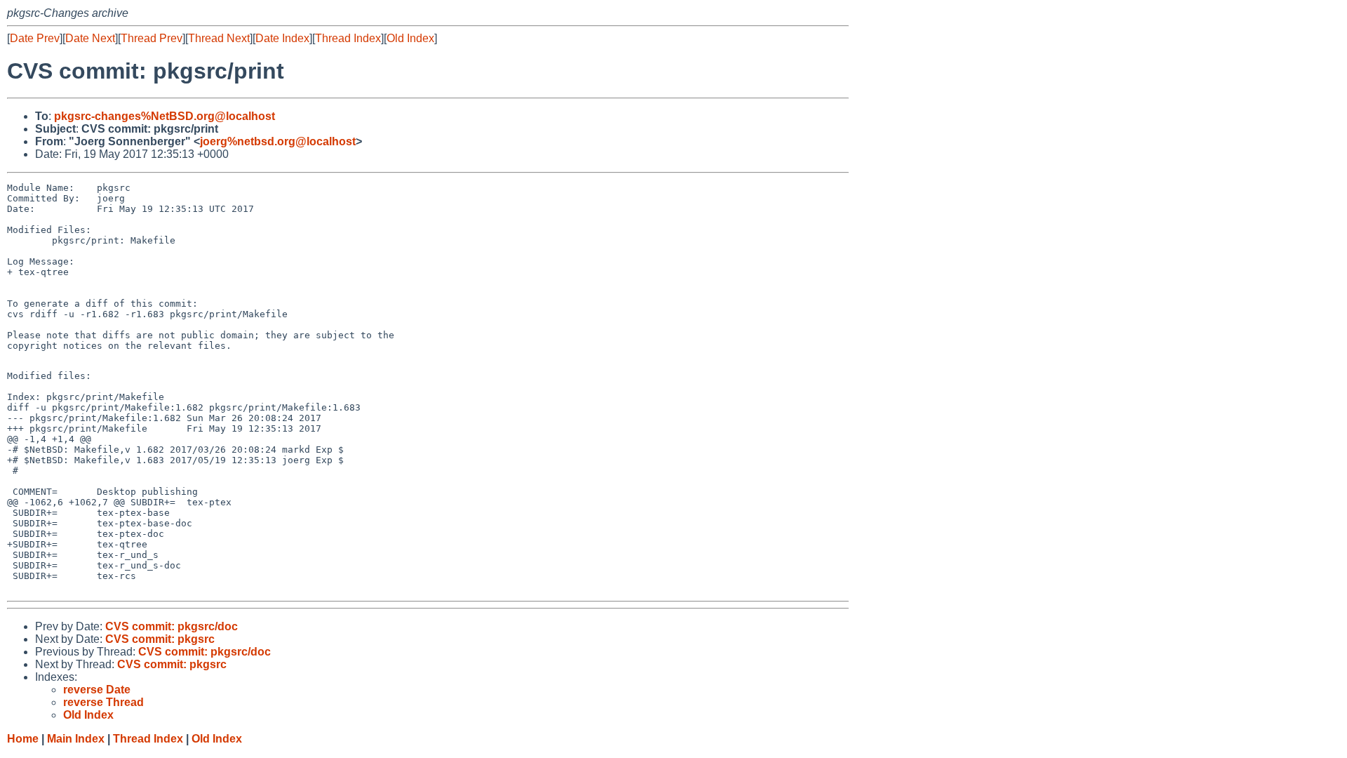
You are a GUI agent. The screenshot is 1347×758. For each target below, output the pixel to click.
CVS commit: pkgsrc (160, 639)
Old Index (410, 38)
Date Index (282, 38)
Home (23, 739)
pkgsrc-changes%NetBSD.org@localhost (164, 116)
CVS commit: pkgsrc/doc (171, 626)
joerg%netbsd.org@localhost (278, 141)
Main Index (76, 739)
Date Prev (35, 38)
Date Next (90, 38)
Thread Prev (151, 38)
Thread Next (219, 38)
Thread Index (348, 38)
